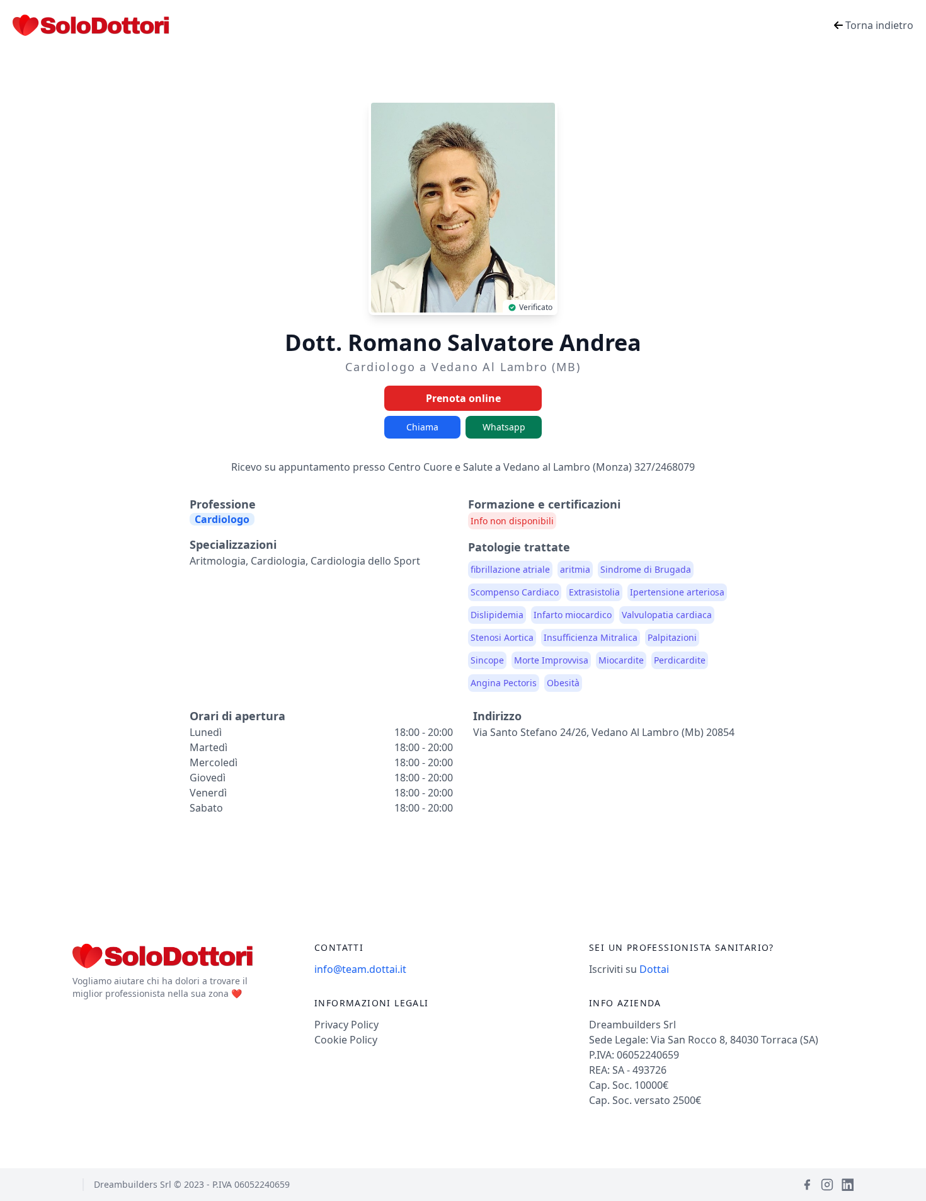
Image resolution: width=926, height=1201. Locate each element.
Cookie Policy (345, 1040)
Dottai (654, 969)
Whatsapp (504, 427)
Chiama (422, 427)
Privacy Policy (346, 1024)
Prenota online (463, 398)
